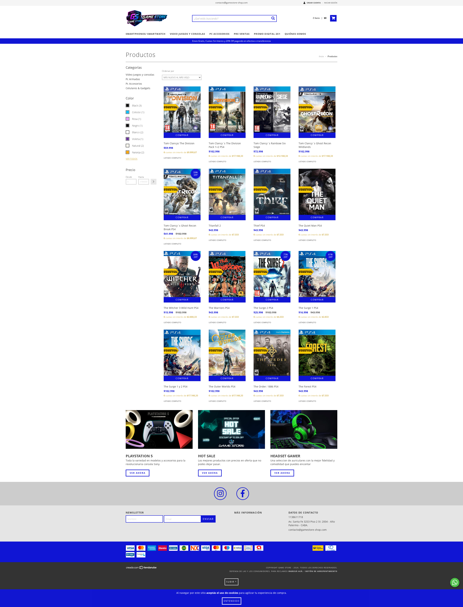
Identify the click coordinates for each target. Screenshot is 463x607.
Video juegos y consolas (140, 74)
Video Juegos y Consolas (187, 33)
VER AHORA (137, 472)
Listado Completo (172, 158)
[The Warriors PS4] (227, 274)
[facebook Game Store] (242, 493)
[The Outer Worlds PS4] (227, 353)
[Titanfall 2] (227, 192)
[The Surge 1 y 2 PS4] (182, 353)
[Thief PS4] (272, 192)
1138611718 (295, 517)
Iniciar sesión (330, 2)
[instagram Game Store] (220, 493)
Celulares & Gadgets (138, 88)
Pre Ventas (242, 33)
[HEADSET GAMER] (303, 429)
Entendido (231, 600)
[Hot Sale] (231, 429)
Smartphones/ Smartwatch (145, 33)
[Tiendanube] (141, 568)
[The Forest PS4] (317, 353)
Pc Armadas (133, 79)
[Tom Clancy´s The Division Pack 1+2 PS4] (227, 109)
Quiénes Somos (295, 33)
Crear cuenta (314, 2)
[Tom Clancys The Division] (182, 109)
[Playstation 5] (159, 429)
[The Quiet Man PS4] (317, 192)
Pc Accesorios (219, 33)
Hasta (141, 176)
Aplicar (153, 182)
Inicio (321, 56)
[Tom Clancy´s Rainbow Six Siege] (272, 109)
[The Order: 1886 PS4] (272, 353)
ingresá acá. (295, 571)
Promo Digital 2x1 (267, 33)
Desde (129, 176)
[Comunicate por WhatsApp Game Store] (454, 582)
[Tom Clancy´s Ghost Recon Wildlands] (317, 109)
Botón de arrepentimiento (321, 571)
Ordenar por (168, 71)
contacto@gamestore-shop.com (231, 2)
